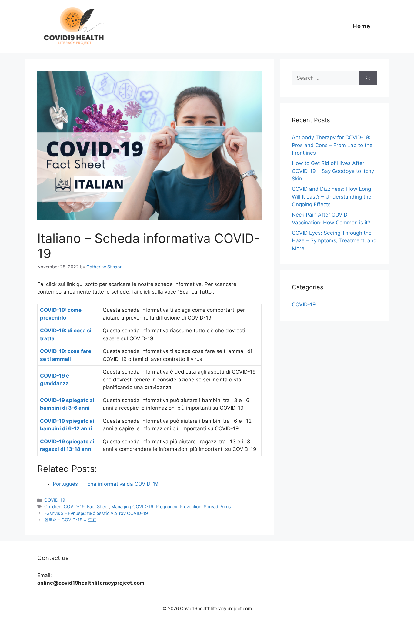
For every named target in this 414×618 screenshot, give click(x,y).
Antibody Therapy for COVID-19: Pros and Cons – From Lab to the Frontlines (332, 145)
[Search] (368, 78)
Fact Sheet (98, 506)
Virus (226, 506)
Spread (211, 506)
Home (362, 26)
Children (52, 506)
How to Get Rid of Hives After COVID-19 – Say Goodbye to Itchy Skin (333, 171)
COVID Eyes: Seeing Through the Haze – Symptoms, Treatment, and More (334, 240)
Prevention (190, 506)
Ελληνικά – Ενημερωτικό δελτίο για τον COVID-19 (96, 513)
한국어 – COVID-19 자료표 (70, 519)
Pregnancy (166, 506)
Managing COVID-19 (132, 506)
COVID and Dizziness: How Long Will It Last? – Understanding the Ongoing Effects (331, 196)
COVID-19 (54, 499)
